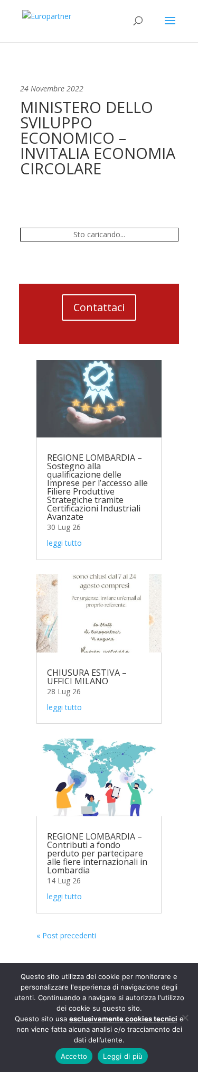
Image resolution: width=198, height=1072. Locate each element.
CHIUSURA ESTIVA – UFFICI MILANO (87, 677)
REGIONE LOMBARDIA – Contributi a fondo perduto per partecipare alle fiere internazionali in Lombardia (97, 853)
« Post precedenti (66, 935)
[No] (185, 1017)
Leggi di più (123, 1056)
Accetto (74, 1056)
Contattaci (99, 307)
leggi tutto (64, 543)
